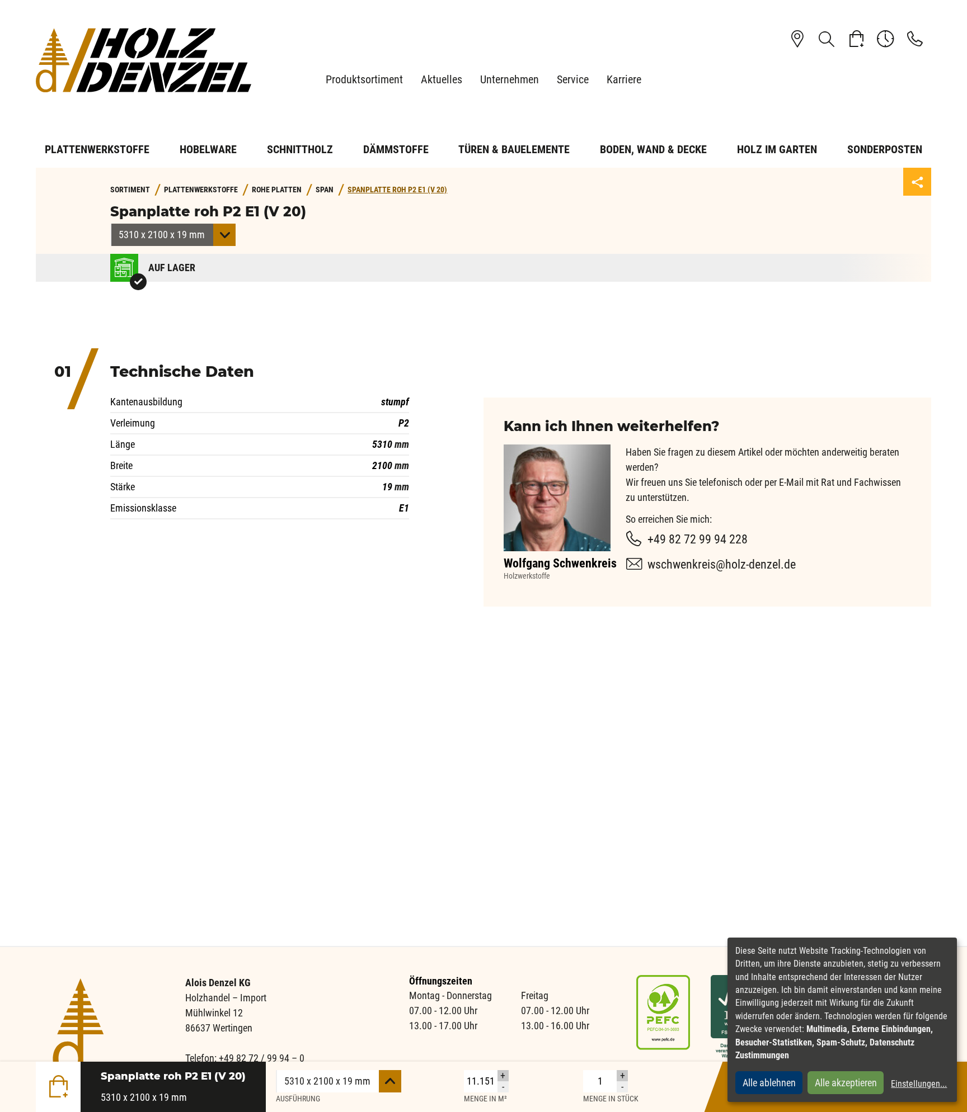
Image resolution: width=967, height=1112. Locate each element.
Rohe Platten (277, 190)
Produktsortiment (364, 79)
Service (573, 79)
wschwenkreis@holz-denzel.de (721, 564)
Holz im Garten (777, 149)
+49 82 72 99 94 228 (697, 539)
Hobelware (208, 149)
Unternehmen (509, 79)
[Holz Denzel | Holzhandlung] (148, 60)
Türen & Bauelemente (514, 149)
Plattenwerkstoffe (97, 149)
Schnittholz (300, 149)
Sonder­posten (884, 149)
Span (325, 190)
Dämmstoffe (396, 149)
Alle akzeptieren (846, 1083)
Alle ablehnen (769, 1083)
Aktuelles (441, 79)
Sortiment (130, 190)
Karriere (624, 79)
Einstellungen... (919, 1083)
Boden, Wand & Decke (653, 149)
